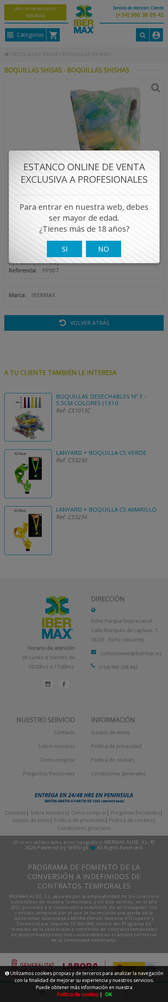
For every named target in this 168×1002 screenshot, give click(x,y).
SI (65, 249)
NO (103, 249)
